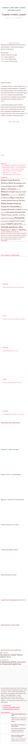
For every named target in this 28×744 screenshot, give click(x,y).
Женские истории (8, 192)
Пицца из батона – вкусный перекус (11, 474)
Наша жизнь (7, 203)
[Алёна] (15, 364)
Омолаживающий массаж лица (10, 350)
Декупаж (16, 186)
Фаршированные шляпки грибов (10, 625)
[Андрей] (15, 268)
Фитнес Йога (18, 227)
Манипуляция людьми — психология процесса (14, 167)
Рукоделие (20, 218)
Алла (2, 155)
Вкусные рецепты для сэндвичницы (11, 650)
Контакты (7, 705)
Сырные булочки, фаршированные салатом (13, 600)
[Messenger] (14, 43)
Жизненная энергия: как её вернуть (12, 174)
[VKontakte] (5, 666)
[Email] (17, 43)
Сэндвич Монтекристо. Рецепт (9, 549)
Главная (5, 7)
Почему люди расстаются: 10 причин (12, 170)
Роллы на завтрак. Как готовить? (10, 524)
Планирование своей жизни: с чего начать (13, 414)
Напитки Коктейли (18, 200)
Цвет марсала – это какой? (9, 172)
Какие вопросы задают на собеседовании (13, 169)
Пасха (21, 206)
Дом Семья (14, 7)
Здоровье (5, 194)
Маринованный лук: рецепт (8, 575)
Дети (21, 186)
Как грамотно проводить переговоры (18, 725)
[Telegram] (4, 666)
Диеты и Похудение (8, 189)
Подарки (4, 209)
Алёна (5, 379)
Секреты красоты (14, 224)
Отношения (14, 206)
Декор (10, 183)
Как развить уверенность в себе (19, 714)
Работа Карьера (9, 218)
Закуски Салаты (14, 10)
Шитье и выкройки (19, 230)
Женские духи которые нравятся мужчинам (14, 319)
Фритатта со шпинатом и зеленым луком (12, 499)
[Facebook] (10, 43)
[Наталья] (15, 332)
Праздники (11, 212)
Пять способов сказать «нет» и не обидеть (17, 736)
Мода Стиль (14, 198)
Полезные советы (14, 209)
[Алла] (15, 300)
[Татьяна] (15, 395)
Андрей (5, 284)
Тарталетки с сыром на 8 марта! (10, 449)
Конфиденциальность (11, 709)
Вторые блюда (6, 180)
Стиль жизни (24, 224)
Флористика (5, 230)
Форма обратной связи (11, 707)
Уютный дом (6, 227)
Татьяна (5, 411)
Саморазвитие (5, 221)
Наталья (5, 347)
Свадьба (12, 221)
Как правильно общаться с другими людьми (14, 165)
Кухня (22, 7)
